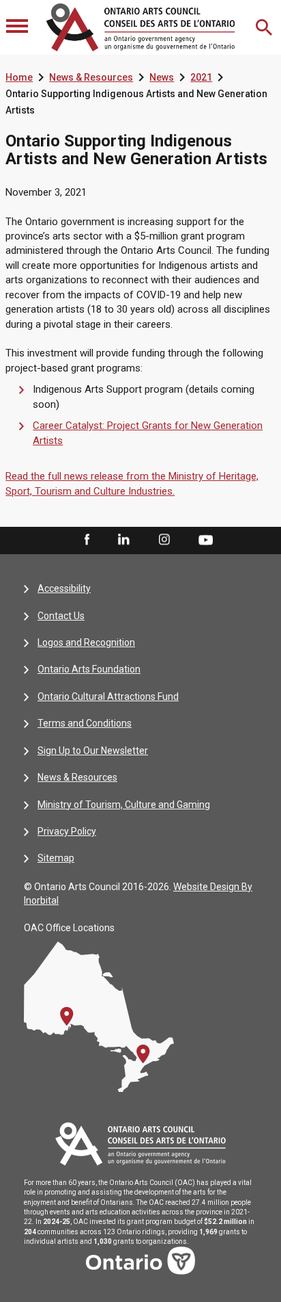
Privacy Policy (67, 831)
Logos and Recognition (86, 642)
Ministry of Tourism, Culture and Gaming (124, 804)
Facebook (86, 540)
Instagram (164, 540)
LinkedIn (123, 540)
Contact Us (61, 615)
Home (19, 77)
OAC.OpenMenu (18, 27)
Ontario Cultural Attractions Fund (108, 696)
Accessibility (64, 588)
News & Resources (91, 77)
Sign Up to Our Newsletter (93, 750)
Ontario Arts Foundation (89, 669)
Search (265, 27)
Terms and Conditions (85, 723)
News (161, 77)
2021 (201, 77)
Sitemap (56, 857)
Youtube (205, 540)
